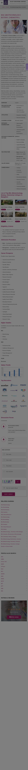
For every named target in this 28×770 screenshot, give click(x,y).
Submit (14, 49)
